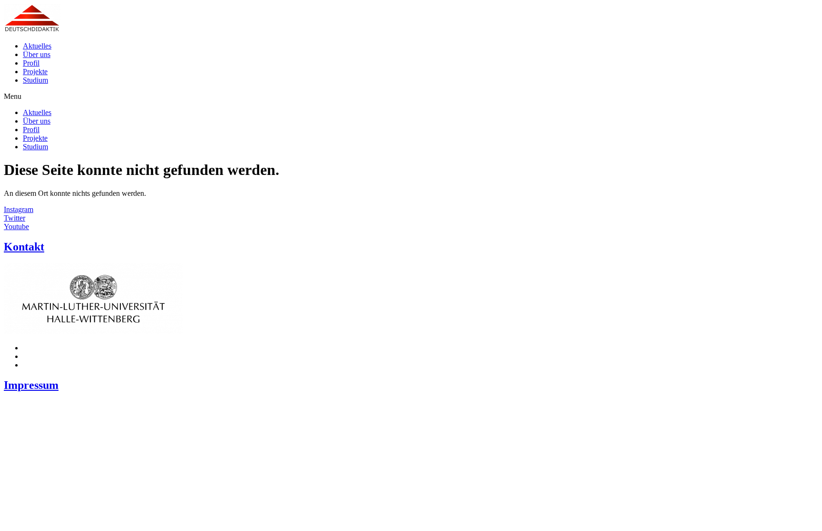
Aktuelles (37, 46)
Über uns (36, 54)
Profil (31, 63)
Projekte (35, 72)
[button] (411, 96)
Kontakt (24, 247)
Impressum (31, 385)
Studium (35, 80)
